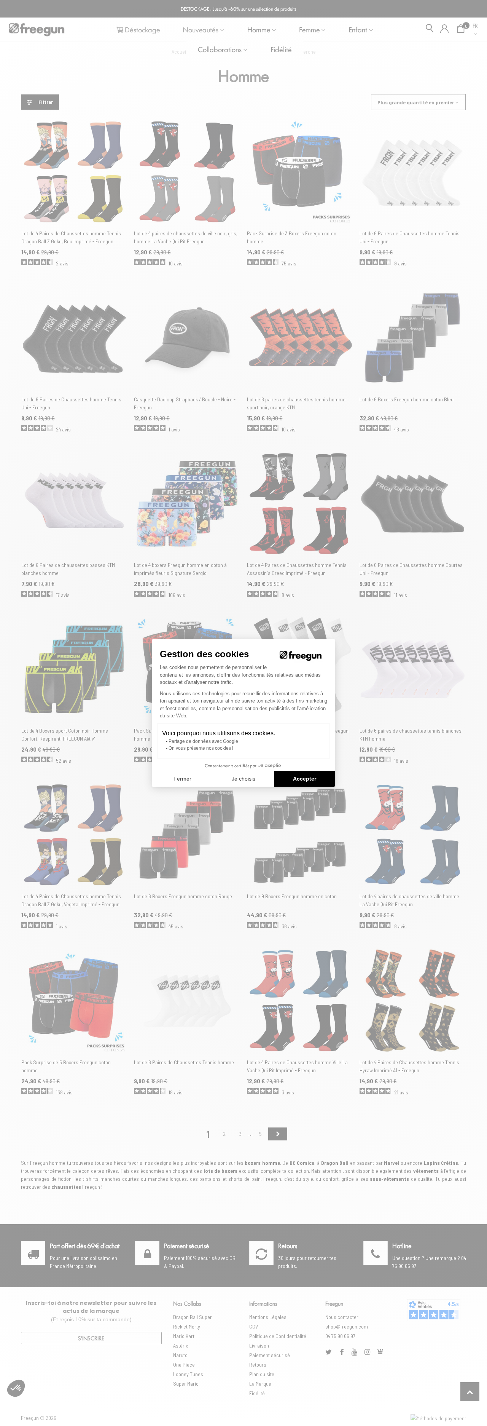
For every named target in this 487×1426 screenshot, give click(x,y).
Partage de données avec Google (203, 741)
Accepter (304, 779)
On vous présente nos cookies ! (201, 748)
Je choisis (243, 779)
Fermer (182, 779)
